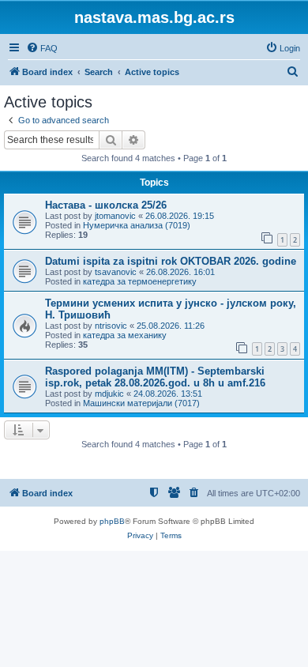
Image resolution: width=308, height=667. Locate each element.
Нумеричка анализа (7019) (136, 225)
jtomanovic (115, 215)
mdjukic (109, 393)
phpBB (112, 521)
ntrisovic (111, 325)
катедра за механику (125, 335)
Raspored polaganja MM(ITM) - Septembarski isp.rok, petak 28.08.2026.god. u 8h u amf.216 (155, 377)
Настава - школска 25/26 (106, 205)
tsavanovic (116, 272)
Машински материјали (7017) (141, 403)
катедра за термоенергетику (140, 281)
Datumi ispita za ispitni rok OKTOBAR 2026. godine (170, 261)
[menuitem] (42, 48)
